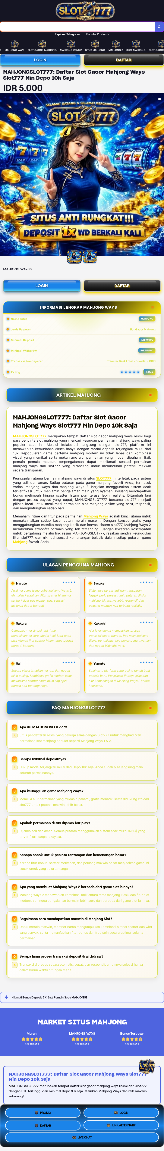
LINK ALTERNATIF (124, 1125)
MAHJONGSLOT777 (30, 436)
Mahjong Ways (95, 516)
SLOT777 (103, 478)
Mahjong (20, 542)
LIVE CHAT (85, 1137)
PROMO (45, 1112)
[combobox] (77, 27)
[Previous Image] (3, 175)
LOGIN (40, 60)
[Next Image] (160, 175)
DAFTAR (122, 286)
